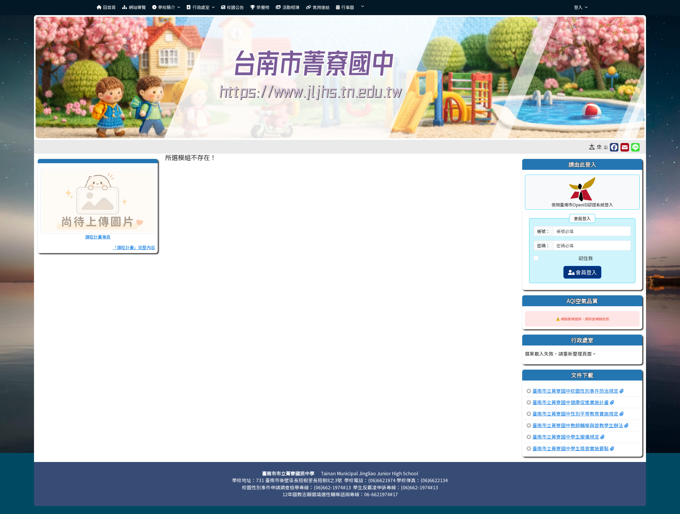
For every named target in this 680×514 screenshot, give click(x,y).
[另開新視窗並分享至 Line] (635, 147)
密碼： (543, 245)
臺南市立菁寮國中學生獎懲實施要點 (570, 448)
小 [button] (606, 146)
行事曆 (347, 7)
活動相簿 (290, 7)
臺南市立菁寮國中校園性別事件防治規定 (575, 390)
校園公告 (235, 7)
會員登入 (586, 272)
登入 (578, 7)
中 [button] (599, 146)
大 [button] (592, 146)
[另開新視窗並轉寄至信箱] (624, 147)
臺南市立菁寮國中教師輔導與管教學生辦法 (577, 425)
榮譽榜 (263, 7)
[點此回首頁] (340, 77)
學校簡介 (166, 7)
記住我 (586, 258)
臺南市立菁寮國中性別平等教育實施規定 (575, 413)
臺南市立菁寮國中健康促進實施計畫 (570, 402)
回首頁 (109, 7)
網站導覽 (137, 7)
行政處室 (201, 7)
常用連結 (321, 7)
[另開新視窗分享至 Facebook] (614, 147)
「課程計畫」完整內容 (134, 247)
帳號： (543, 231)
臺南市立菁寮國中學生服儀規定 (565, 436)
